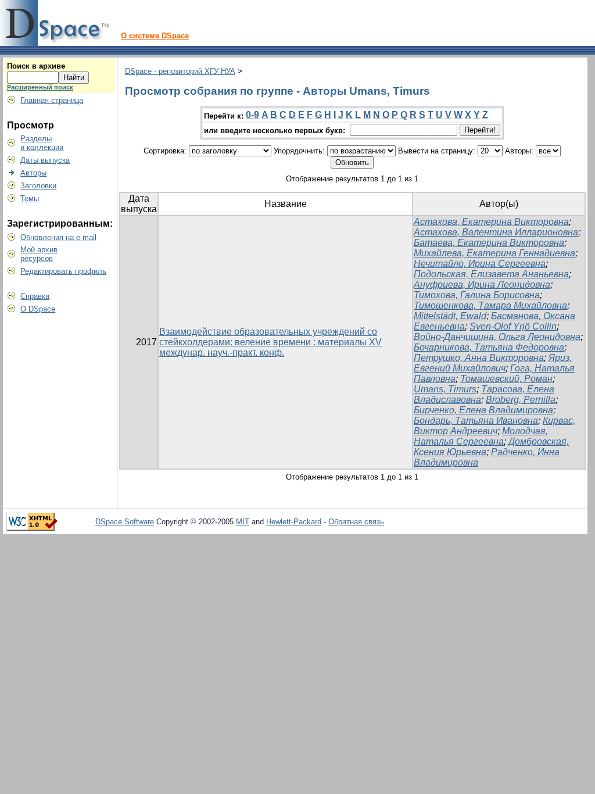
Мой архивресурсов (39, 254)
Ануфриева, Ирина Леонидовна (482, 284)
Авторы (33, 173)
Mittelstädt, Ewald (450, 316)
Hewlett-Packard (293, 521)
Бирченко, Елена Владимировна (483, 410)
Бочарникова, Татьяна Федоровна (489, 347)
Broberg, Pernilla (520, 400)
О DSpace (37, 309)
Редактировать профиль (63, 271)
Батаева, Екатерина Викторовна (489, 243)
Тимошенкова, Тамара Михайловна (490, 305)
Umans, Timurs (445, 389)
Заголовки (38, 185)
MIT (242, 521)
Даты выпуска (45, 160)
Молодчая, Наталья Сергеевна (481, 436)
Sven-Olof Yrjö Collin (513, 326)
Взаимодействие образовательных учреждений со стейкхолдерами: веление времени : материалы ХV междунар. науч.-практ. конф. (270, 342)
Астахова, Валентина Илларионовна (496, 232)
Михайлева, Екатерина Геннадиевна (494, 253)
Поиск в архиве (36, 66)
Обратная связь (356, 521)
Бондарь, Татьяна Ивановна (476, 420)
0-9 (252, 115)
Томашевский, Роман (506, 379)
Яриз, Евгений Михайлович (493, 363)
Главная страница (51, 100)
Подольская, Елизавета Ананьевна (491, 274)
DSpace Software (124, 521)
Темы (29, 198)
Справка (34, 296)
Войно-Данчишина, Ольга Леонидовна (497, 337)
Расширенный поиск (40, 87)
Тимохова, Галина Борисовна (477, 295)
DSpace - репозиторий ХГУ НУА (180, 71)
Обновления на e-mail (58, 237)
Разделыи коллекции (41, 143)
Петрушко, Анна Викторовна (479, 358)
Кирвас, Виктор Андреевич (494, 426)
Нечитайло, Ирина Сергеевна (480, 264)
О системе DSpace (155, 35)
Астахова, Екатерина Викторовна (491, 222)
